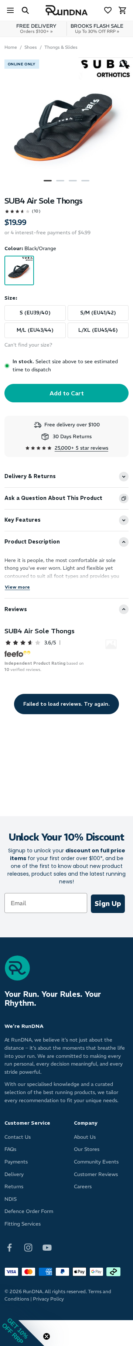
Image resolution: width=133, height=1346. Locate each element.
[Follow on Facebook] (9, 1247)
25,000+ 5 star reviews (81, 448)
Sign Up (108, 903)
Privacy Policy (48, 1299)
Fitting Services (22, 1224)
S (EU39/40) (35, 313)
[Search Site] (25, 10)
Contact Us (17, 1137)
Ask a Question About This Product (53, 498)
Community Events (96, 1162)
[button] (22, 1324)
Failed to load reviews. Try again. (66, 704)
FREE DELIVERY (36, 28)
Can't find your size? (28, 345)
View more (17, 587)
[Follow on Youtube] (47, 1247)
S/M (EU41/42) (98, 313)
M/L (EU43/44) (35, 330)
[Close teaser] (46, 1336)
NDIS (10, 1199)
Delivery (14, 1174)
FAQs (10, 1149)
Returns (13, 1186)
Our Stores (86, 1149)
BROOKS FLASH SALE (97, 28)
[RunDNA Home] (66, 10)
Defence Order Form (28, 1211)
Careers (83, 1186)
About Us (85, 1137)
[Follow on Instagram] (28, 1247)
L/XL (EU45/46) (98, 330)
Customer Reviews (96, 1174)
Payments (16, 1162)
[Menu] (10, 10)
